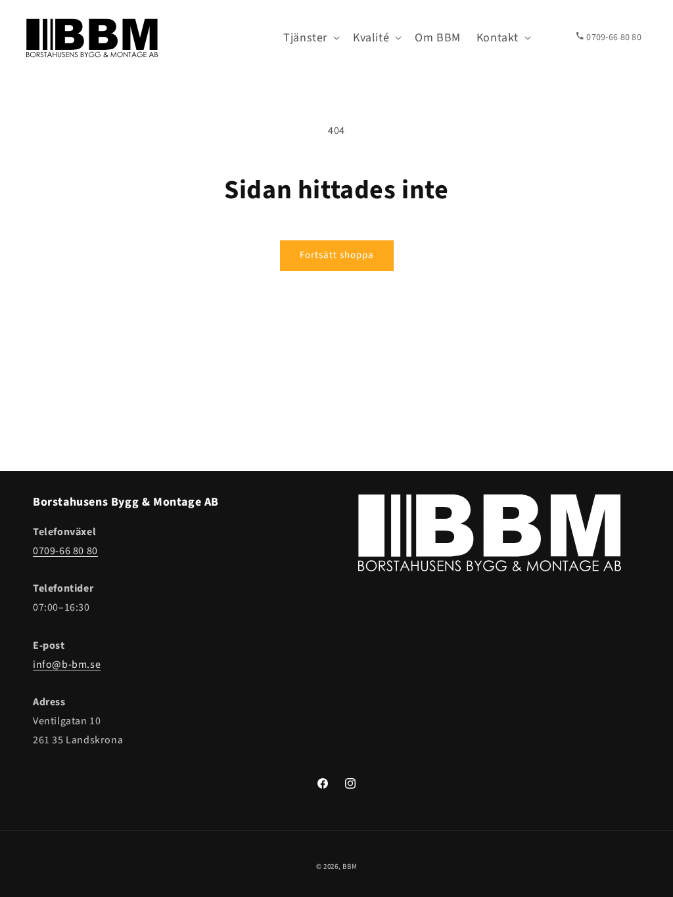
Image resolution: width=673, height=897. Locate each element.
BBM (349, 866)
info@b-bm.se (67, 664)
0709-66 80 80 (65, 551)
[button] (310, 37)
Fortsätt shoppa (337, 255)
